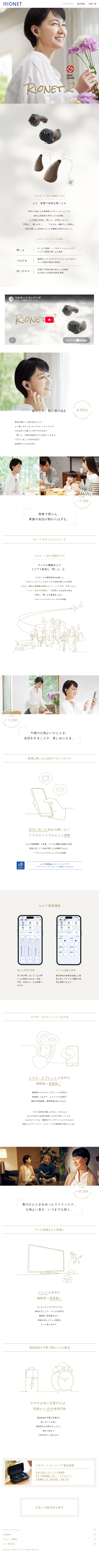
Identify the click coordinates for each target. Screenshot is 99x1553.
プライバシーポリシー (12, 1530)
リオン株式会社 (9, 1544)
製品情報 (81, 4)
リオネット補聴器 (10, 1539)
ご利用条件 (7, 1535)
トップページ (67, 4)
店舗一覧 (92, 4)
